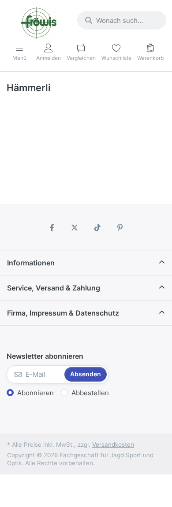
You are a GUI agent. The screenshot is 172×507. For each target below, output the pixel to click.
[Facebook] (52, 227)
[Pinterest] (120, 227)
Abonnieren (35, 393)
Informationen (31, 262)
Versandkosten (113, 444)
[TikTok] (97, 227)
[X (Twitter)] (74, 227)
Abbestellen (90, 393)
